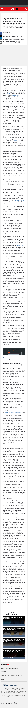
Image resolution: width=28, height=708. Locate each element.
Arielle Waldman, (6, 31)
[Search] (26, 9)
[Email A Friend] (1, 43)
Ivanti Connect (15, 95)
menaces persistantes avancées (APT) (13, 412)
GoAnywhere (15, 140)
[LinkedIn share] (1, 38)
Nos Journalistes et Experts (10, 675)
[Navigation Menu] (2, 9)
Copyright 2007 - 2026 (6, 702)
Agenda (2, 675)
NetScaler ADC (16, 183)
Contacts (13, 669)
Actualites (5, 15)
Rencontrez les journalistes (6, 669)
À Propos (3, 668)
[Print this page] (1, 40)
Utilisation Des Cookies (20, 669)
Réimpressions (4, 671)
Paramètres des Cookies (13, 703)
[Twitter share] (1, 36)
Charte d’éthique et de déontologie (12, 668)
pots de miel (20, 245)
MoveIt (8, 93)
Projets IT (3, 679)
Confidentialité (4, 703)
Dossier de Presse (19, 675)
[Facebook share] (1, 33)
